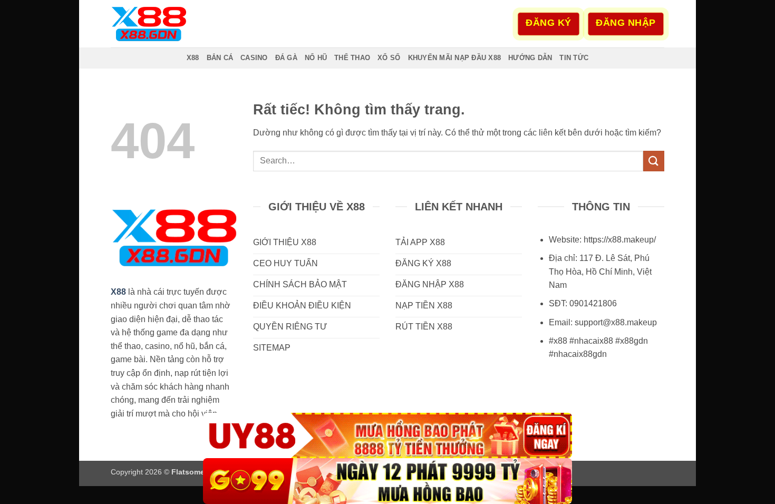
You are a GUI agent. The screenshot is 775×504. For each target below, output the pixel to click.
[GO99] (387, 481)
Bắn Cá (220, 58)
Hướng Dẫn (530, 58)
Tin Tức (573, 58)
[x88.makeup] (163, 23)
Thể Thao (352, 58)
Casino (254, 58)
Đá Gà (286, 58)
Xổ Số (388, 58)
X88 (193, 58)
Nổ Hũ (316, 58)
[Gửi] (653, 161)
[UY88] (387, 436)
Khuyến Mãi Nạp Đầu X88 (454, 58)
